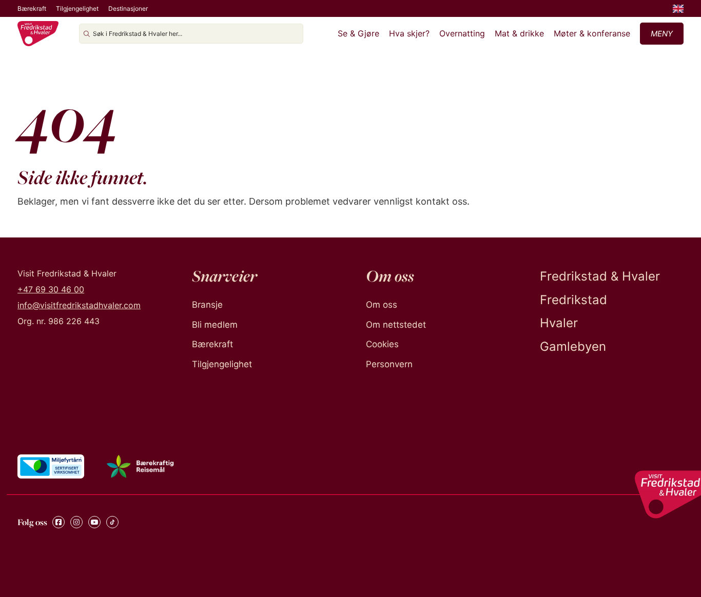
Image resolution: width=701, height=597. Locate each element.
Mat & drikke (519, 33)
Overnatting (462, 33)
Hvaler (559, 322)
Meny (662, 33)
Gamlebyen (573, 346)
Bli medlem (215, 325)
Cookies (382, 344)
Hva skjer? (409, 33)
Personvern (389, 364)
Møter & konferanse (592, 33)
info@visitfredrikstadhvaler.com (79, 305)
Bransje (207, 305)
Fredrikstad (573, 299)
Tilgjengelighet (77, 8)
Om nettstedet (396, 325)
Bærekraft (31, 8)
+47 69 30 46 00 (50, 289)
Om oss (381, 305)
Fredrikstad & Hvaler (600, 276)
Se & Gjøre (358, 33)
